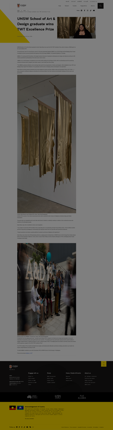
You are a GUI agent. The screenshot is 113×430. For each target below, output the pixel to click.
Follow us (12, 427)
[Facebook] (84, 10)
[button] (103, 364)
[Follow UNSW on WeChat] (30, 427)
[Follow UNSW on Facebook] (19, 427)
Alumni (29, 384)
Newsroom (68, 376)
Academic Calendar (51, 382)
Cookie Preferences (65, 427)
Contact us (30, 376)
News (25, 10)
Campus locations (88, 380)
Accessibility (89, 427)
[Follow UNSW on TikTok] (24, 427)
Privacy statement (73, 427)
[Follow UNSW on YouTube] (27, 427)
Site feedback (95, 427)
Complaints (101, 427)
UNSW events (68, 378)
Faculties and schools (90, 378)
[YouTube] (93, 10)
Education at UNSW (32, 382)
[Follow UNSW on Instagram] (22, 427)
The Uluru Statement (29, 418)
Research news (69, 380)
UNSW (18, 10)
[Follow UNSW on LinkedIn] (17, 427)
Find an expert (31, 378)
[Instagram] (87, 10)
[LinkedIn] (81, 10)
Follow (78, 10)
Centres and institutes (90, 382)
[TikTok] (90, 10)
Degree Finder (50, 378)
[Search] (101, 6)
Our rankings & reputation (91, 376)
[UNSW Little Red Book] (33, 427)
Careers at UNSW (31, 380)
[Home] (21, 6)
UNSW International (51, 376)
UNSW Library (87, 384)
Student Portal (50, 380)
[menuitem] (60, 6)
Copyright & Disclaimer (82, 427)
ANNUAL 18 (29, 353)
